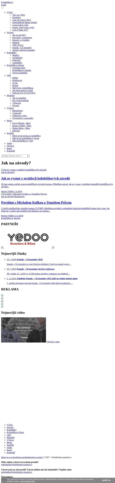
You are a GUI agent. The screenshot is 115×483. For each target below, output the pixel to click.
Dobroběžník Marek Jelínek (24, 22)
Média (15, 78)
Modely (15, 55)
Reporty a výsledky (21, 40)
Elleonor (16, 131)
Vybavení (16, 103)
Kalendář (11, 151)
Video (9, 143)
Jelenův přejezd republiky (23, 50)
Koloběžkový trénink (21, 70)
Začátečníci (17, 58)
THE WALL (18, 45)
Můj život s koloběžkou (22, 88)
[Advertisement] (57, 362)
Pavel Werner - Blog (21, 123)
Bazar (9, 148)
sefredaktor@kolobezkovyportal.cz (16, 464)
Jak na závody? (19, 35)
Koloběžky (12, 52)
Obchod (10, 146)
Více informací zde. (27, 481)
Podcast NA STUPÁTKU (24, 93)
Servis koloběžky (20, 73)
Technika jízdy (18, 68)
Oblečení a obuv (19, 115)
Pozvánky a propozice (22, 37)
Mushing (11, 95)
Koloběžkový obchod (10, 218)
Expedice (16, 17)
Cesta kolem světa (20, 25)
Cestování (16, 113)
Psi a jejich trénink (20, 100)
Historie (15, 42)
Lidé (9, 75)
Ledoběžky (17, 63)
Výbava (10, 108)
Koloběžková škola (15, 65)
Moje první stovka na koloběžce (26, 136)
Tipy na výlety (18, 15)
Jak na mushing (19, 98)
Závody (10, 32)
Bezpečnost (17, 110)
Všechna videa (53, 342)
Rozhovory (17, 80)
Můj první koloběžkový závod (25, 138)
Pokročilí (16, 60)
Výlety (10, 12)
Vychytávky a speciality (22, 118)
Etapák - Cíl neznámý (22, 47)
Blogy (9, 120)
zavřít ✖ (106, 480)
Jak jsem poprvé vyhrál (22, 90)
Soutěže (10, 133)
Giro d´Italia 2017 (20, 30)
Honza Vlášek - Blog (21, 126)
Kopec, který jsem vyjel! (23, 27)
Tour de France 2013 (21, 20)
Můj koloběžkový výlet (22, 141)
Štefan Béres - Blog (21, 128)
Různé (15, 85)
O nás (15, 83)
